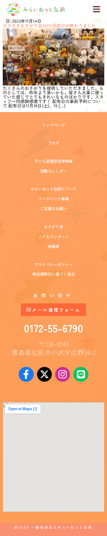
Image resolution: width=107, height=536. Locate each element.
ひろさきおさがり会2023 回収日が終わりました (49, 25)
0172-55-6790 (53, 327)
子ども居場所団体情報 (53, 161)
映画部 (53, 246)
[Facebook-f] (26, 374)
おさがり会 (53, 226)
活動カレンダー (53, 171)
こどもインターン (53, 236)
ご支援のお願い (53, 208)
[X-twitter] (44, 374)
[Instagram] (62, 374)
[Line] (80, 374)
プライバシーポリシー (53, 264)
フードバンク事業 (53, 198)
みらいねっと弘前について (53, 189)
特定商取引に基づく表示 (53, 274)
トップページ (53, 125)
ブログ (53, 143)
